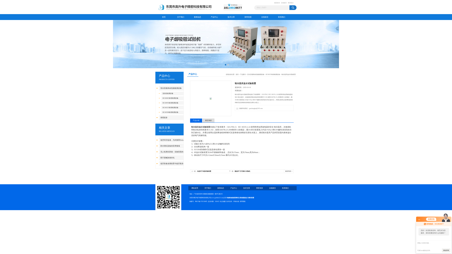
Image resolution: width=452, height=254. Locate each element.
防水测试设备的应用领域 (170, 146)
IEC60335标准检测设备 (170, 107)
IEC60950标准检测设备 (170, 103)
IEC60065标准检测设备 (170, 98)
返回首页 (277, 3)
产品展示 (243, 74)
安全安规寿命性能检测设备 (171, 88)
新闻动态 (197, 17)
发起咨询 (446, 250)
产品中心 (214, 17)
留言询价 (208, 120)
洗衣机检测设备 (168, 93)
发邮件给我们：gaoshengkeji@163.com (251, 108)
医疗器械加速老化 (167, 158)
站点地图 (223, 201)
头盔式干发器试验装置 (204, 171)
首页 (164, 17)
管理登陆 (242, 201)
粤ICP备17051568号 (201, 201)
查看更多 (163, 118)
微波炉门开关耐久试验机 (242, 171)
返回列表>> (289, 171)
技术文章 (231, 17)
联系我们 (291, 3)
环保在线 (236, 201)
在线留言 (284, 3)
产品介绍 (196, 120)
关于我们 (180, 17)
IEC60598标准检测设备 (170, 112)
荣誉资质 (248, 17)
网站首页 (195, 188)
